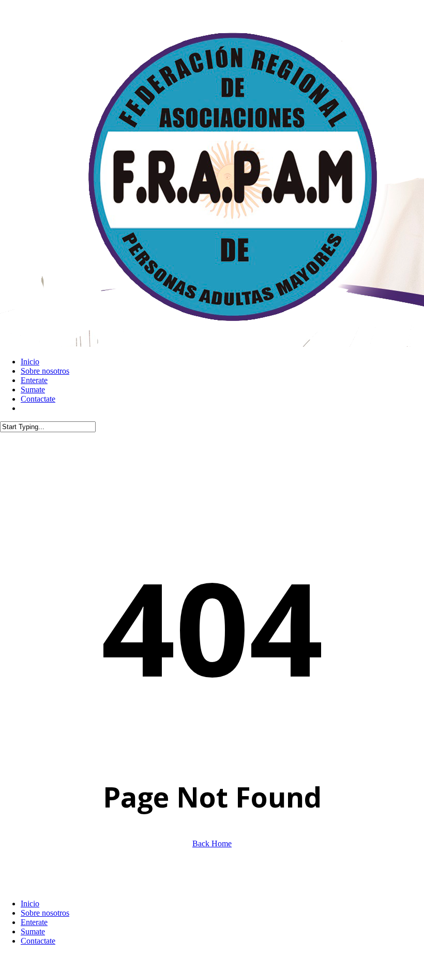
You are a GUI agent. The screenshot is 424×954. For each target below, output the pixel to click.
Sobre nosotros (45, 912)
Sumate (33, 931)
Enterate (34, 922)
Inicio (30, 903)
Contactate (38, 940)
